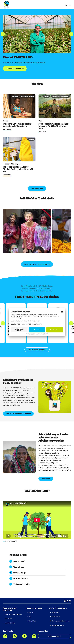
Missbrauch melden (58, 625)
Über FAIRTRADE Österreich (13, 614)
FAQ (30, 616)
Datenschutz (56, 616)
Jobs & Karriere (10, 623)
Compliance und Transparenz (61, 621)
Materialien (32, 621)
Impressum (55, 612)
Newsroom (8, 618)
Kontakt (31, 612)
